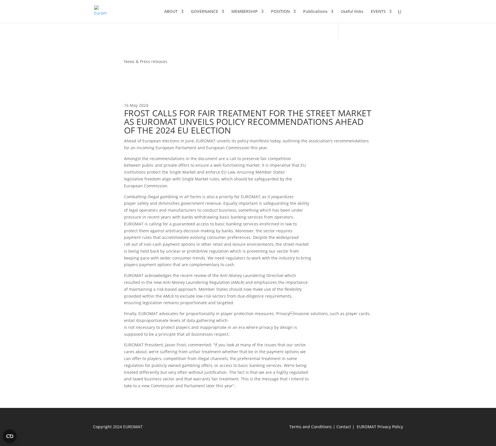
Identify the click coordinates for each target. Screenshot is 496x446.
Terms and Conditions (310, 426)
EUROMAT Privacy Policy (380, 426)
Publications (315, 11)
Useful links (352, 11)
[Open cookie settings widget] (10, 436)
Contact (343, 426)
